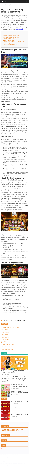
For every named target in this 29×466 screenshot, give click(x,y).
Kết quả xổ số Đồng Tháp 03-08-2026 (19, 414)
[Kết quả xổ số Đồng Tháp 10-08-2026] (6, 408)
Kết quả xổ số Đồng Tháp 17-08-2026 (19, 401)
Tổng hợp (8, 5)
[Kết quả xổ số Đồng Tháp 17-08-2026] (6, 402)
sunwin (10, 463)
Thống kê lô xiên (5, 339)
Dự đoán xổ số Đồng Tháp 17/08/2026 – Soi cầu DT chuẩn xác (19, 385)
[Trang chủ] (2, 1)
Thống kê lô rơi (5, 337)
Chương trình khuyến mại (10, 44)
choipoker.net (19, 29)
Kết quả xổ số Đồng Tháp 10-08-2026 (19, 408)
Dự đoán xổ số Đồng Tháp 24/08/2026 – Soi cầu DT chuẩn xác (13, 372)
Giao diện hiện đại (8, 38)
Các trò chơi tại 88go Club (8, 46)
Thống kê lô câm (5, 332)
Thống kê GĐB (4, 330)
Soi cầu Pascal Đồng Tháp (7, 344)
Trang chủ (3, 5)
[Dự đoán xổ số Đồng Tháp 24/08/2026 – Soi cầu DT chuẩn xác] (14, 356)
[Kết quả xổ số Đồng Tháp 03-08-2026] (6, 414)
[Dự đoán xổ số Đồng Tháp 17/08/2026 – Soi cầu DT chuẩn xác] (6, 385)
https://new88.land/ (10, 457)
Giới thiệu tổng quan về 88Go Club (10, 35)
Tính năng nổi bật (8, 40)
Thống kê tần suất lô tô (7, 349)
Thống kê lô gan (5, 334)
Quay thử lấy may (5, 342)
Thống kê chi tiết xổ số (7, 347)
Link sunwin (3, 461)
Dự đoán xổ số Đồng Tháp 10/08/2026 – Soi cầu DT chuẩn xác (19, 392)
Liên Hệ (2, 449)
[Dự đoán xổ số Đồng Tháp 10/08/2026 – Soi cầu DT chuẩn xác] (6, 391)
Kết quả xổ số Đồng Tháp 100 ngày (10, 327)
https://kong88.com (13, 454)
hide (17, 33)
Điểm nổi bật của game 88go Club (10, 37)
